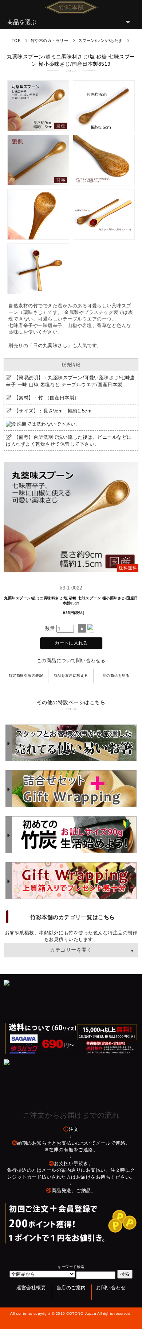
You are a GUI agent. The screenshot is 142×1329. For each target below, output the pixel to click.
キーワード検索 (71, 1267)
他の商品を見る (116, 675)
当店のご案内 (71, 1287)
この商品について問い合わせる (71, 660)
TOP (16, 40)
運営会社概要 (31, 1287)
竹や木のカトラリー (49, 40)
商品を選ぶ (21, 22)
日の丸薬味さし (50, 345)
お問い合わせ (111, 1287)
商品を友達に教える (71, 675)
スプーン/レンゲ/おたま (100, 40)
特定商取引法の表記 (26, 675)
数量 (50, 628)
